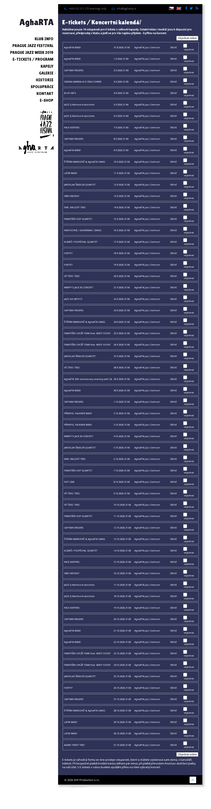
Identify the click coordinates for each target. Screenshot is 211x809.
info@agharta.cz (126, 8)
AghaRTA (36, 22)
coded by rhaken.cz (78, 786)
